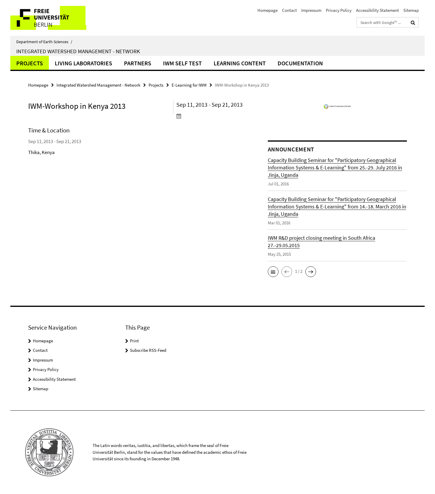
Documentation (300, 63)
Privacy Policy (339, 10)
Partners (137, 63)
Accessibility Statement (377, 10)
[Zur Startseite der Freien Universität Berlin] (59, 18)
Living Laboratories (83, 63)
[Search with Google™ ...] (412, 22)
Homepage (267, 10)
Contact (289, 10)
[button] (273, 272)
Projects (29, 63)
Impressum (311, 10)
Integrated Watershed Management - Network (78, 51)
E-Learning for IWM (189, 85)
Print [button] (134, 341)
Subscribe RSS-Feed (148, 350)
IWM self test (182, 63)
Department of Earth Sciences (44, 42)
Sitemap (411, 10)
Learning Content (240, 63)
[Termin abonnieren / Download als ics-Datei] (210, 116)
